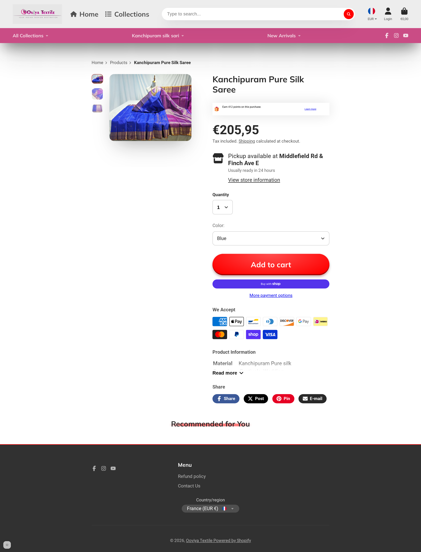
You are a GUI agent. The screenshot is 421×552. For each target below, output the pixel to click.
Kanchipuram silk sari (155, 35)
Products (118, 62)
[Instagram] (396, 35)
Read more (224, 373)
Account (388, 14)
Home (88, 14)
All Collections (28, 35)
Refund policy (192, 476)
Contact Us (189, 486)
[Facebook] (386, 35)
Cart (404, 14)
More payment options (270, 295)
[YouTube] (405, 35)
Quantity (220, 194)
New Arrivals (281, 35)
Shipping (247, 141)
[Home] (37, 14)
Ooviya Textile (199, 540)
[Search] (349, 14)
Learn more (310, 109)
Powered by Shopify (232, 540)
